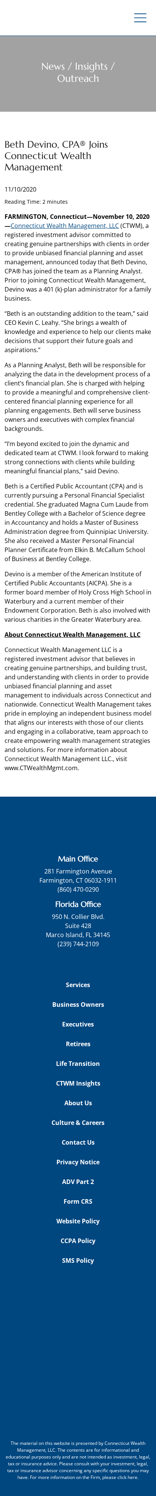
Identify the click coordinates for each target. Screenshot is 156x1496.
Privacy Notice (78, 1162)
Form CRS (78, 1201)
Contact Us (78, 1142)
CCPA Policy (78, 1241)
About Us (78, 1103)
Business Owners (78, 1004)
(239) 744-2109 (78, 944)
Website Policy (78, 1221)
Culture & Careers (78, 1122)
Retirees (78, 1044)
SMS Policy (78, 1260)
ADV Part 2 (78, 1182)
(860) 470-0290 (78, 889)
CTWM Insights (78, 1083)
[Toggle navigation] (140, 18)
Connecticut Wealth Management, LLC (65, 226)
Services (78, 985)
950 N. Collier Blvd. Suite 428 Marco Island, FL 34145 (78, 926)
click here (127, 1477)
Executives (78, 1024)
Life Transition (78, 1063)
